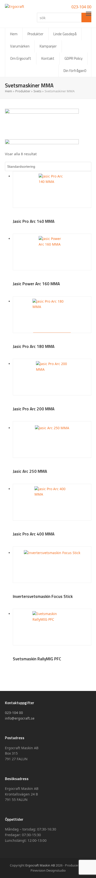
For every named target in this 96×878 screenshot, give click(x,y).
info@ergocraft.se (19, 718)
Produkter (22, 91)
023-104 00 (81, 7)
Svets (37, 91)
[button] (88, 14)
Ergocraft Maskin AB (40, 865)
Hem (8, 91)
